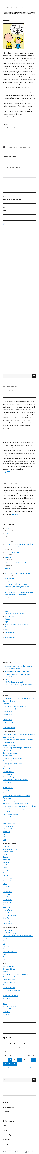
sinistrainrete (7, 897)
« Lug (9, 1067)
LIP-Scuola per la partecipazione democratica (17, 801)
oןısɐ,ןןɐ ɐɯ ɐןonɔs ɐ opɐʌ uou (15, 7)
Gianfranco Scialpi (8, 777)
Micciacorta (7, 907)
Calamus (6, 985)
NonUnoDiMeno (8, 793)
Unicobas (6, 938)
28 (33, 1060)
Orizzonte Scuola (8, 826)
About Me (6, 1102)
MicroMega (6, 860)
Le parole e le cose (9, 727)
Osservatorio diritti (9, 913)
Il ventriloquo (7, 750)
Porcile (7, 630)
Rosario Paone (7, 782)
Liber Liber (6, 1001)
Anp (4, 959)
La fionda (6, 846)
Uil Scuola (6, 946)
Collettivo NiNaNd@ (9, 701)
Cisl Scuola (6, 949)
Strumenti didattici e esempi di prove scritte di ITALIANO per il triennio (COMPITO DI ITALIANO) (19, 674)
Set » (29, 1067)
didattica (7, 619)
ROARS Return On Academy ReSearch (15, 706)
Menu (33, 7)
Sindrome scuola (8, 1121)
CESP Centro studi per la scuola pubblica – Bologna (19, 806)
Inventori (8, 568)
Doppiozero (7, 857)
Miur (4, 837)
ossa (9, 865)
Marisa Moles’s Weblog (10, 814)
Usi (4, 943)
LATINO (7, 679)
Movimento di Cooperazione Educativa (15, 803)
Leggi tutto (6, 472)
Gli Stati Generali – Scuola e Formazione (15, 779)
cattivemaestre (7, 756)
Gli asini (5, 766)
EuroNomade (7, 923)
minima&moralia (8, 878)
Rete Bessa (6, 886)
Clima (7, 533)
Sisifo (4, 1126)
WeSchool (6, 998)
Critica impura (7, 714)
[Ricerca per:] (17, 376)
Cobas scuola (7, 930)
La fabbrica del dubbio (10, 915)
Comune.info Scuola (9, 761)
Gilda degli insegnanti (10, 951)
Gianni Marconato (8, 771)
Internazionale (7, 719)
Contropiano (7, 870)
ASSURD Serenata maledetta (14, 682)
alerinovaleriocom (11, 147)
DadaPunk (6, 1011)
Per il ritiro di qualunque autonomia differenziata (18, 740)
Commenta (29, 181)
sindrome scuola (10, 635)
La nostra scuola (8, 722)
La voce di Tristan (8, 817)
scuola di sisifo (9, 632)
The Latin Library (8, 966)
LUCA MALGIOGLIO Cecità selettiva (16, 563)
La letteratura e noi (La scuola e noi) (14, 709)
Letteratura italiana (9, 987)
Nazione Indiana (8, 881)
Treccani (5, 972)
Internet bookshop (9, 980)
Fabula (5, 1003)
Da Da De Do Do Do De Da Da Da (16, 614)
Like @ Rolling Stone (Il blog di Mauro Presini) (17, 748)
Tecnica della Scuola (9, 824)
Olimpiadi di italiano (9, 969)
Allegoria (8, 557)
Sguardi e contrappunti (10, 753)
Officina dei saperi (8, 742)
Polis (4, 839)
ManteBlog (6, 862)
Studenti (5, 834)
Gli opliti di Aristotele (9, 745)
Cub (4, 941)
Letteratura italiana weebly (11, 990)
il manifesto (6, 918)
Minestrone (8, 539)
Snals (4, 954)
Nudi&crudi (6, 1140)
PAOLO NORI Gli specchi (13, 579)
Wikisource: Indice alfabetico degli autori (16, 974)
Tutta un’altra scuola (9, 769)
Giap (4, 873)
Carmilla (5, 868)
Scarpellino (6, 831)
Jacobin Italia (7, 717)
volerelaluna (7, 725)
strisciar (5, 865)
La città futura (7, 910)
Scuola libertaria (8, 787)
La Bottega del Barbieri (10, 849)
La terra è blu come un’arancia (12, 1009)
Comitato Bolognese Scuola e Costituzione (16, 795)
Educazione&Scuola (9, 829)
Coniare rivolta (7, 899)
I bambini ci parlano (9, 785)
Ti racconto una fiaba (9, 1006)
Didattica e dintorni (9, 982)
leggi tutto (14, 514)
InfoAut (5, 876)
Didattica (6, 1112)
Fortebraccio (7, 790)
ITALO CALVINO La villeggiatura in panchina (19, 685)
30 (10, 1064)
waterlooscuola (10, 637)
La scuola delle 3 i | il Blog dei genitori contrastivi (18, 698)
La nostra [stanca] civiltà (12, 552)
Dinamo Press (7, 891)
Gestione (6, 1014)
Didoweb (6, 993)
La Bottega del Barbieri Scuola (12, 764)
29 (5, 1064)
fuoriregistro (7, 798)
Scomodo (6, 889)
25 (19, 1060)
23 (10, 1060)
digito (7, 622)
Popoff (5, 883)
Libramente (6, 811)
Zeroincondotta (8, 852)
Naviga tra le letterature (10, 995)
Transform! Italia (8, 902)
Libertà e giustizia (8, 921)
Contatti (5, 1144)
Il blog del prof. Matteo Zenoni (13, 758)
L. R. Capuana (7, 774)
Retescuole (6, 704)
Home (5, 1098)
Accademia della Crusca (10, 977)
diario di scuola (9, 616)
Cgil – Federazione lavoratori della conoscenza (18, 935)
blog (29, 147)
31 (14, 1064)
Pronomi (7, 528)
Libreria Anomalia (8, 712)
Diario (5, 1116)
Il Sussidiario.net (8, 894)
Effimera (5, 854)
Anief (4, 957)
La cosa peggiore (8, 1107)
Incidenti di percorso (9, 1135)
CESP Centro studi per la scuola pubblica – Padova (19, 809)
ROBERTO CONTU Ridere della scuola (17, 573)
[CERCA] (34, 376)
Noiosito (5, 905)
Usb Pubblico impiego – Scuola (13, 933)
